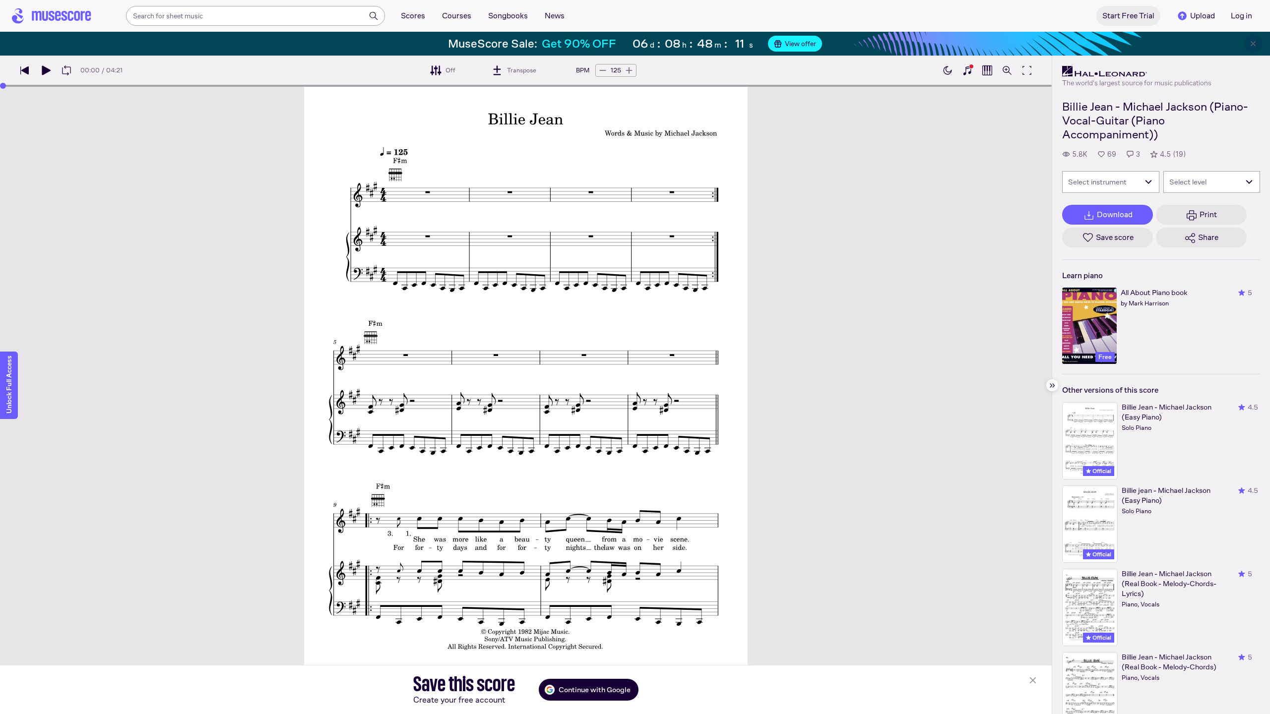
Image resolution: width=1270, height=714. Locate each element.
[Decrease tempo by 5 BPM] (603, 70)
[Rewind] (25, 70)
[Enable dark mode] (947, 70)
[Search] (373, 15)
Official (1101, 471)
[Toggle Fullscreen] (1027, 70)
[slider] (3, 86)
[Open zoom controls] (1007, 70)
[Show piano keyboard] (967, 70)
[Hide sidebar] (1052, 385)
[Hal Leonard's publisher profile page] (1136, 71)
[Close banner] (1253, 44)
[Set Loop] (66, 70)
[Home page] (51, 16)
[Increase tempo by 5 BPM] (629, 70)
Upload (1202, 15)
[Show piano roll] (987, 70)
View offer (800, 44)
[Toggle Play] (46, 70)
